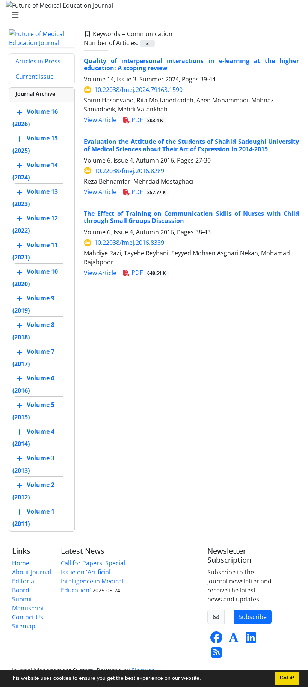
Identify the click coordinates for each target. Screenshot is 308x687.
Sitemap (23, 626)
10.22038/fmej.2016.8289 (129, 171)
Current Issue (34, 76)
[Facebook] (216, 640)
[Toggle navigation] (151, 15)
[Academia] (233, 640)
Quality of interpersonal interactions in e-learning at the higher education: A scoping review (191, 64)
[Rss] (216, 655)
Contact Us (27, 617)
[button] (203, 679)
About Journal (31, 572)
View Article (100, 120)
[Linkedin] (251, 640)
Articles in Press (37, 61)
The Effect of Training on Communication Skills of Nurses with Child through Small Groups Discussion (191, 217)
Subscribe (253, 617)
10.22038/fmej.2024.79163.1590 (138, 90)
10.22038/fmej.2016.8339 (129, 242)
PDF (146, 120)
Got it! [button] (287, 678)
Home (20, 563)
